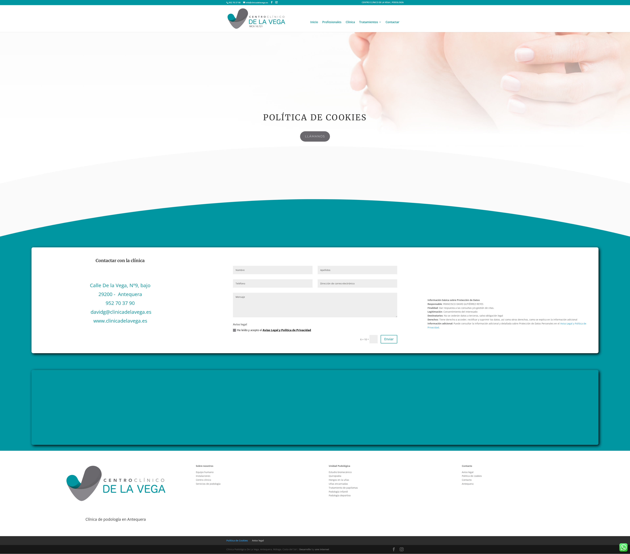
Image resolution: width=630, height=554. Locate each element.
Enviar (389, 339)
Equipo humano (204, 472)
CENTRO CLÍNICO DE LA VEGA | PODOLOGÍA (383, 2)
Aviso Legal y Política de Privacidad (287, 330)
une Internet (322, 549)
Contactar (392, 22)
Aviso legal (467, 472)
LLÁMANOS (315, 136)
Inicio (314, 22)
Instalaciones (203, 475)
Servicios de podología (208, 483)
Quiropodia (335, 475)
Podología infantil (338, 491)
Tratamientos (368, 22)
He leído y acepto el (274, 330)
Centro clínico (203, 479)
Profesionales (331, 22)
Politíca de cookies (472, 475)
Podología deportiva (340, 495)
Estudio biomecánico (340, 472)
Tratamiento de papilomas (343, 487)
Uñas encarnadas (338, 483)
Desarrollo (305, 549)
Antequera (467, 483)
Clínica (350, 22)
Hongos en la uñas (339, 479)
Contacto (467, 479)
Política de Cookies (237, 540)
